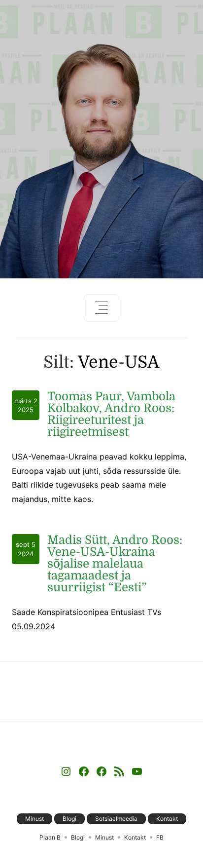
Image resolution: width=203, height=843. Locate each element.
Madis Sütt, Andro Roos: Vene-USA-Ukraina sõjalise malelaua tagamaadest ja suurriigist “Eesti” (114, 563)
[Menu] (101, 308)
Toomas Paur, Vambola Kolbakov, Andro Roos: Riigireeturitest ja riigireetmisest (111, 414)
